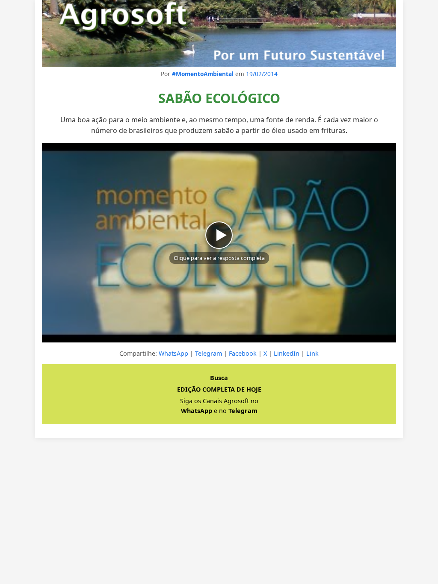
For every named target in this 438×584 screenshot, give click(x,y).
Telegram (208, 353)
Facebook (243, 353)
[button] (219, 242)
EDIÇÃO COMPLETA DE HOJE (219, 389)
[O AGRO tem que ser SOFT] (219, 33)
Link (312, 353)
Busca (219, 378)
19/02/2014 (262, 74)
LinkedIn (286, 353)
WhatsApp (173, 353)
